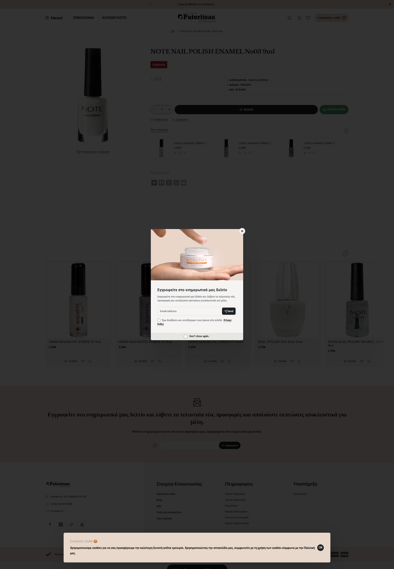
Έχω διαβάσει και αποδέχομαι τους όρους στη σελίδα (194, 322)
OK (320, 547)
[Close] (242, 231)
